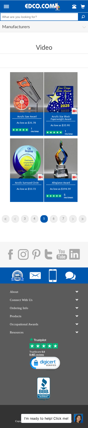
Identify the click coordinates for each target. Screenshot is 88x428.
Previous (15, 219)
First (5, 219)
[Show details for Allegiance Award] (61, 158)
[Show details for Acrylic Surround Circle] (27, 158)
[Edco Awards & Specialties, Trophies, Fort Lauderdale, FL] (43, 388)
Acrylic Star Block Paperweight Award (61, 117)
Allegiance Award (61, 183)
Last (82, 219)
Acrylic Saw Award (27, 116)
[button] (6, 7)
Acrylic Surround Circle (27, 183)
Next (73, 219)
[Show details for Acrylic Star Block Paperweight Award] (61, 92)
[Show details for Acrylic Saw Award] (27, 92)
